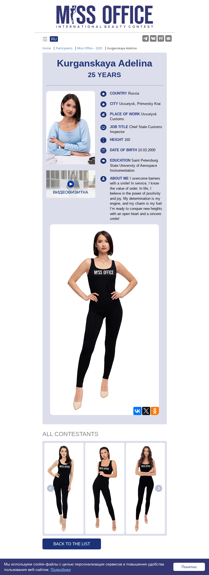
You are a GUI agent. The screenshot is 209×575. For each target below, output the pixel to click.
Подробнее (61, 569)
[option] (64, 488)
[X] (146, 411)
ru (54, 39)
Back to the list (71, 543)
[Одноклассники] (155, 411)
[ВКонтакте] (137, 411)
